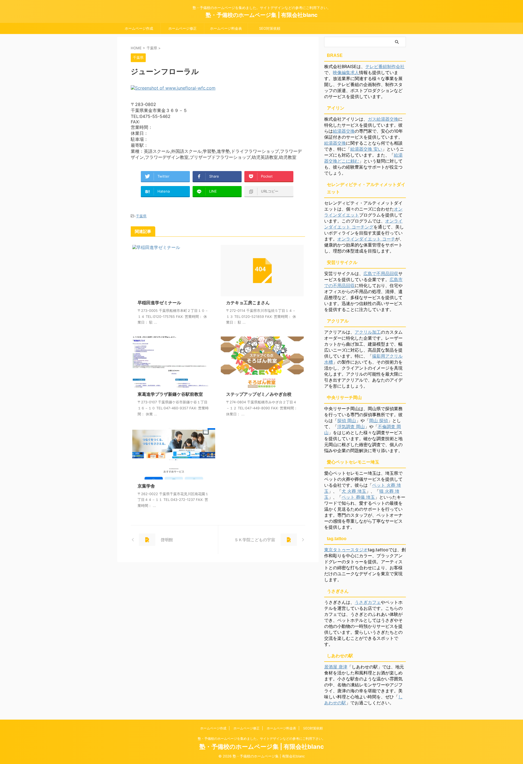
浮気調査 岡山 (351, 426)
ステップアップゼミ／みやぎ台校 (258, 394)
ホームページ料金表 (226, 28)
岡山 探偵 (378, 420)
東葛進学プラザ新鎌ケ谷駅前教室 (170, 394)
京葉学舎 (146, 486)
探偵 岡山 (346, 420)
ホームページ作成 (139, 28)
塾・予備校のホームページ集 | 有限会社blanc (262, 15)
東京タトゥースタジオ (346, 549)
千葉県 (141, 216)
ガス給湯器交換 (383, 119)
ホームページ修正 (182, 28)
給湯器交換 (344, 131)
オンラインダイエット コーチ (366, 239)
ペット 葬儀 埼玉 (358, 497)
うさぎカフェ (368, 602)
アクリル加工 (368, 332)
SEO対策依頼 (269, 28)
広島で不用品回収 (380, 273)
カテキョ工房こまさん (248, 302)
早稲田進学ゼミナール (159, 302)
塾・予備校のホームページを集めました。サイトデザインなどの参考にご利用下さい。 (261, 738)
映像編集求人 (346, 72)
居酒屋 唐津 (335, 666)
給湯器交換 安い (366, 149)
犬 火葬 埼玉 (354, 491)
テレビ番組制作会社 (385, 66)
